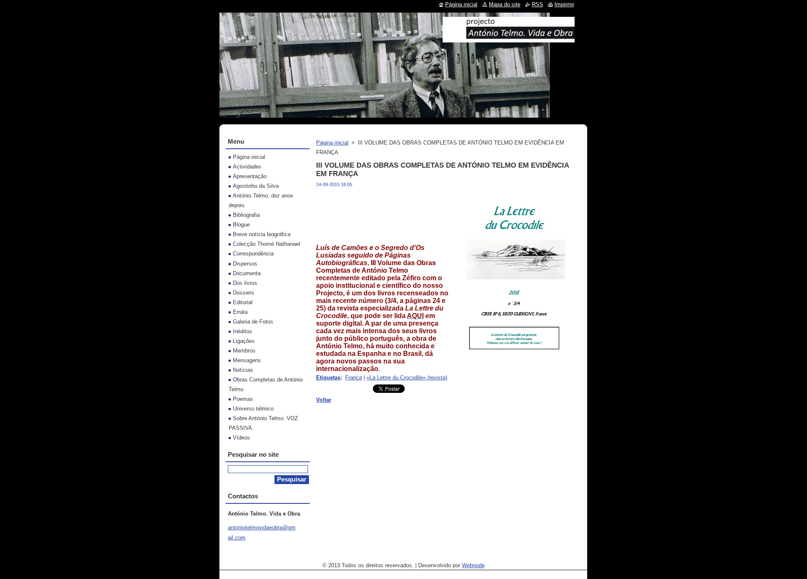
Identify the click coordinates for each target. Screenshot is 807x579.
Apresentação (249, 176)
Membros (244, 350)
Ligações (244, 341)
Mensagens (247, 360)
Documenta (247, 273)
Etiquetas (328, 377)
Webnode (473, 565)
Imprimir (564, 4)
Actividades (247, 166)
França (353, 377)
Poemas (243, 399)
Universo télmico (253, 408)
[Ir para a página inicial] (509, 39)
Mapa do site (504, 4)
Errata (240, 312)
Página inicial (332, 142)
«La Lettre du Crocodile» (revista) (407, 377)
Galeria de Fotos (253, 321)
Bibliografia (246, 215)
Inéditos (242, 331)
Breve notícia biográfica (261, 234)
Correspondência (253, 253)
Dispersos (245, 264)
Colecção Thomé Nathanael (266, 244)
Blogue (241, 224)
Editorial (243, 302)
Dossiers (243, 293)
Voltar (323, 400)
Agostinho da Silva (256, 186)
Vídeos (241, 437)
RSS (537, 4)
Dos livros (245, 283)
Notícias (243, 370)
